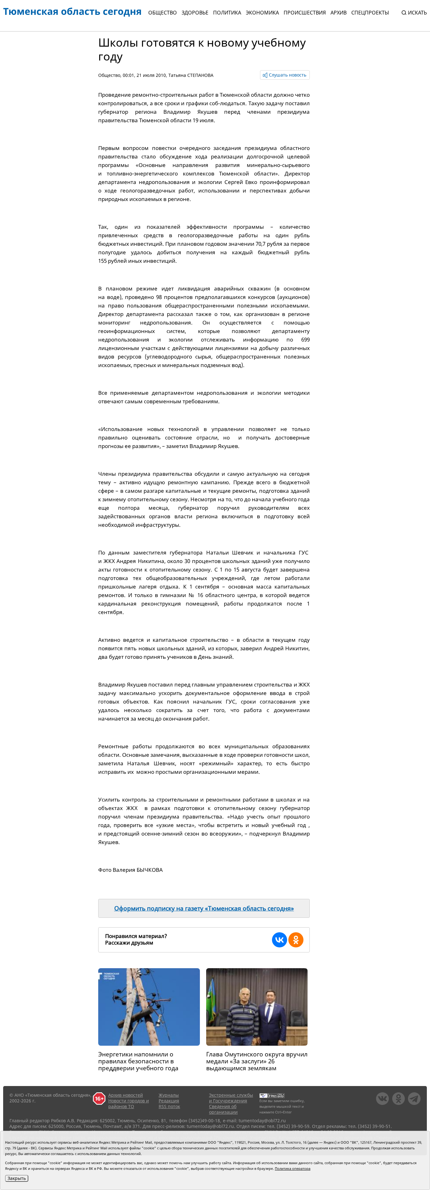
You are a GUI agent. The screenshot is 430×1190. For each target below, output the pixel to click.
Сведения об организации (223, 1109)
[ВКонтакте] (279, 939)
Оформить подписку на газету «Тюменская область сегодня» (204, 908)
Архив (339, 12)
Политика (227, 12)
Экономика (262, 12)
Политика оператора (292, 1168)
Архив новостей (125, 1095)
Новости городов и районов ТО (128, 1103)
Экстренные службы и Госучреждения (231, 1098)
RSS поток (169, 1106)
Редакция (169, 1101)
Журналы (169, 1095)
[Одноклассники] (295, 939)
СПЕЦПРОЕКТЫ (370, 12)
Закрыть (17, 1178)
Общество (162, 12)
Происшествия (305, 12)
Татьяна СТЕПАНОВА (190, 75)
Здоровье (195, 12)
